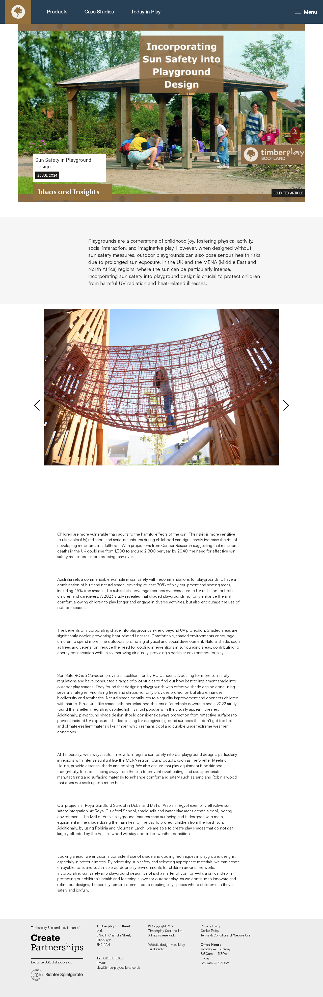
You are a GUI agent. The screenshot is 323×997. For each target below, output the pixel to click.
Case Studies (99, 11)
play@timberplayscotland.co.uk (118, 967)
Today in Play (145, 11)
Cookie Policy (210, 931)
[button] (305, 11)
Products (57, 11)
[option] (161, 112)
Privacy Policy (210, 926)
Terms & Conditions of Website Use (225, 935)
